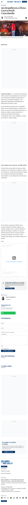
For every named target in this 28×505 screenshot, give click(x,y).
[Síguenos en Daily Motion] (26, 498)
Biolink (4, 501)
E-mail (2, 328)
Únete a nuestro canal (9, 313)
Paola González (8, 16)
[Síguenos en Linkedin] (17, 498)
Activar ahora (9, 288)
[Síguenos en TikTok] (14, 498)
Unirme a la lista (8, 451)
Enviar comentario (8, 350)
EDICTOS (24, 1)
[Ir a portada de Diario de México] (14, 462)
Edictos (4, 466)
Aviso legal (3, 468)
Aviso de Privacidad (5, 473)
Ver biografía (8, 299)
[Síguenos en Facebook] (5, 498)
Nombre (3, 323)
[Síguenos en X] (8, 498)
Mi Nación (3, 5)
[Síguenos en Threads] (20, 498)
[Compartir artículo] (26, 18)
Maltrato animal (9, 308)
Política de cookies (5, 471)
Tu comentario (4, 334)
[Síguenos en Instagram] (2, 498)
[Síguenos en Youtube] (11, 498)
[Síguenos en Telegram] (23, 498)
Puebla (3, 308)
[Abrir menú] (2, 2)
